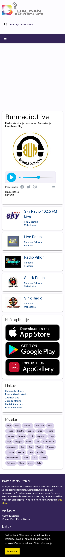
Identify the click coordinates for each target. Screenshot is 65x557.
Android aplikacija (10, 516)
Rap (9, 441)
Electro (20, 431)
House (8, 191)
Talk (39, 463)
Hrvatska (28, 245)
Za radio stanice (13, 401)
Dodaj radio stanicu (14, 391)
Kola (34, 457)
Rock (17, 425)
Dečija (43, 457)
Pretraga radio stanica (21, 24)
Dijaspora (28, 266)
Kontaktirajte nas (14, 404)
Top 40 (21, 436)
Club (40, 431)
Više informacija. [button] (43, 543)
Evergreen (12, 447)
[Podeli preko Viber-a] (35, 187)
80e (22, 447)
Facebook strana (13, 407)
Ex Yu (50, 425)
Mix (37, 441)
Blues (21, 463)
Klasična (40, 452)
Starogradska (13, 457)
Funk (31, 436)
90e (30, 447)
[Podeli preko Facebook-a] (22, 187)
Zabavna (33, 221)
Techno (49, 431)
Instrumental (48, 441)
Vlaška (39, 447)
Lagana (10, 436)
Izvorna (10, 452)
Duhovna (11, 463)
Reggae (18, 441)
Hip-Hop (41, 436)
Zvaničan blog (12, 397)
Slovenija (9, 194)
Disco (29, 441)
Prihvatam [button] (12, 551)
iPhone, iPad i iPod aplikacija (16, 519)
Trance (21, 452)
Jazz (30, 463)
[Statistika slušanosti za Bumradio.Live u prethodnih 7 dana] (53, 187)
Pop (26, 221)
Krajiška (50, 447)
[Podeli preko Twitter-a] (28, 187)
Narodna (28, 242)
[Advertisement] (32, 77)
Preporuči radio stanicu (16, 394)
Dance (15, 191)
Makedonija (30, 225)
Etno (31, 452)
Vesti (26, 457)
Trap (51, 436)
